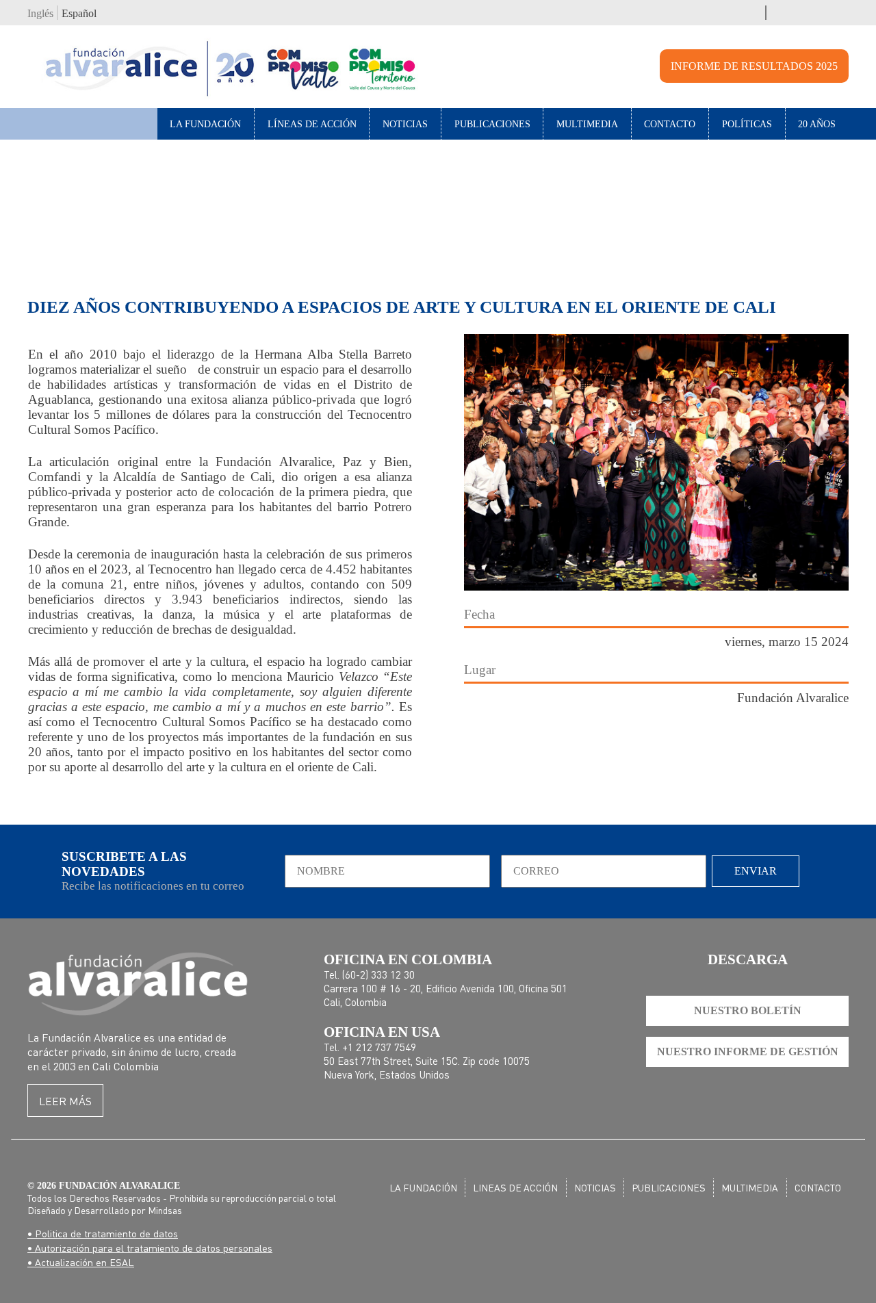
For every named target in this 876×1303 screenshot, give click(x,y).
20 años (817, 123)
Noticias (405, 123)
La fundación (423, 1187)
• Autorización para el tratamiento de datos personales (149, 1247)
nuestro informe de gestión (747, 1051)
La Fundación (205, 123)
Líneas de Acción (312, 123)
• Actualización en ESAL (80, 1262)
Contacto (669, 123)
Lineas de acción (515, 1187)
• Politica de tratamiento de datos (102, 1233)
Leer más (65, 1101)
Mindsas (165, 1210)
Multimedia (587, 123)
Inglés (40, 13)
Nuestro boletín (747, 1010)
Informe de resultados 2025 (754, 66)
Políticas (747, 123)
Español (79, 13)
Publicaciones (492, 123)
